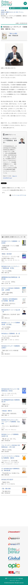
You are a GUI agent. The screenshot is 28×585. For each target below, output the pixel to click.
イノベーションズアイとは (19, 195)
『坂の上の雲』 (13, 33)
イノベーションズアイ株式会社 (15, 578)
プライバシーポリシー (15, 580)
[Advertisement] (14, 220)
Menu (25, 3)
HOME (2, 10)
